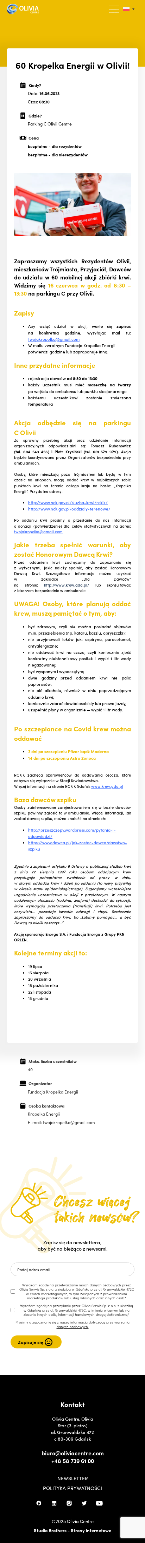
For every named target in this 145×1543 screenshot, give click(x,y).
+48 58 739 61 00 (72, 1460)
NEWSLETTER (72, 1478)
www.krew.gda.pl (107, 786)
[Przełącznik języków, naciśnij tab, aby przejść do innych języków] (129, 9)
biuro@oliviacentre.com (73, 1453)
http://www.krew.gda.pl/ (66, 585)
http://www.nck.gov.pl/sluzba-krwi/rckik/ (68, 502)
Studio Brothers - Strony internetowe (72, 1530)
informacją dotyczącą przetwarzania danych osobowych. (93, 1324)
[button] (114, 9)
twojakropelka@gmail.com (54, 339)
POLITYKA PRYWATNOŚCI (72, 1488)
